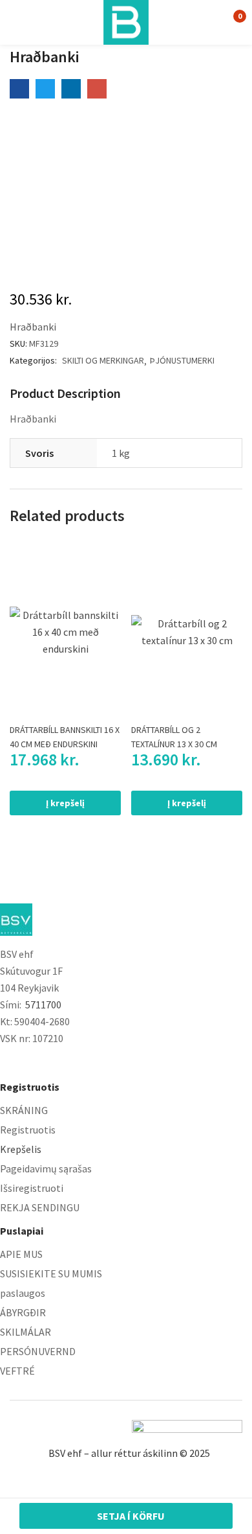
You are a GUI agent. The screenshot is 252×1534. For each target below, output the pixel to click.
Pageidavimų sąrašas (46, 1168)
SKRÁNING (24, 1110)
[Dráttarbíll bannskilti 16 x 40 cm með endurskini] (65, 632)
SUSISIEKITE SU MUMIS (51, 1273)
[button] (231, 22)
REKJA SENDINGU (39, 1207)
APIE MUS (21, 1254)
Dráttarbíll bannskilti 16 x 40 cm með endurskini (65, 737)
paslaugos (22, 1292)
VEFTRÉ (17, 1370)
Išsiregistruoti (31, 1187)
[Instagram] (32, 1062)
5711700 (43, 1004)
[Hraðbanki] (19, 89)
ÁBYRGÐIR (23, 1312)
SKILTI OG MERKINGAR (103, 360)
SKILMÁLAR (25, 1331)
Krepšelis (20, 1149)
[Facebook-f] (6, 1062)
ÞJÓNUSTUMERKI (182, 360)
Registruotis (28, 1129)
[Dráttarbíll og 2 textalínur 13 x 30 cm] (186, 632)
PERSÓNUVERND (38, 1351)
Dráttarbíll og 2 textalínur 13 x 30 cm (174, 737)
